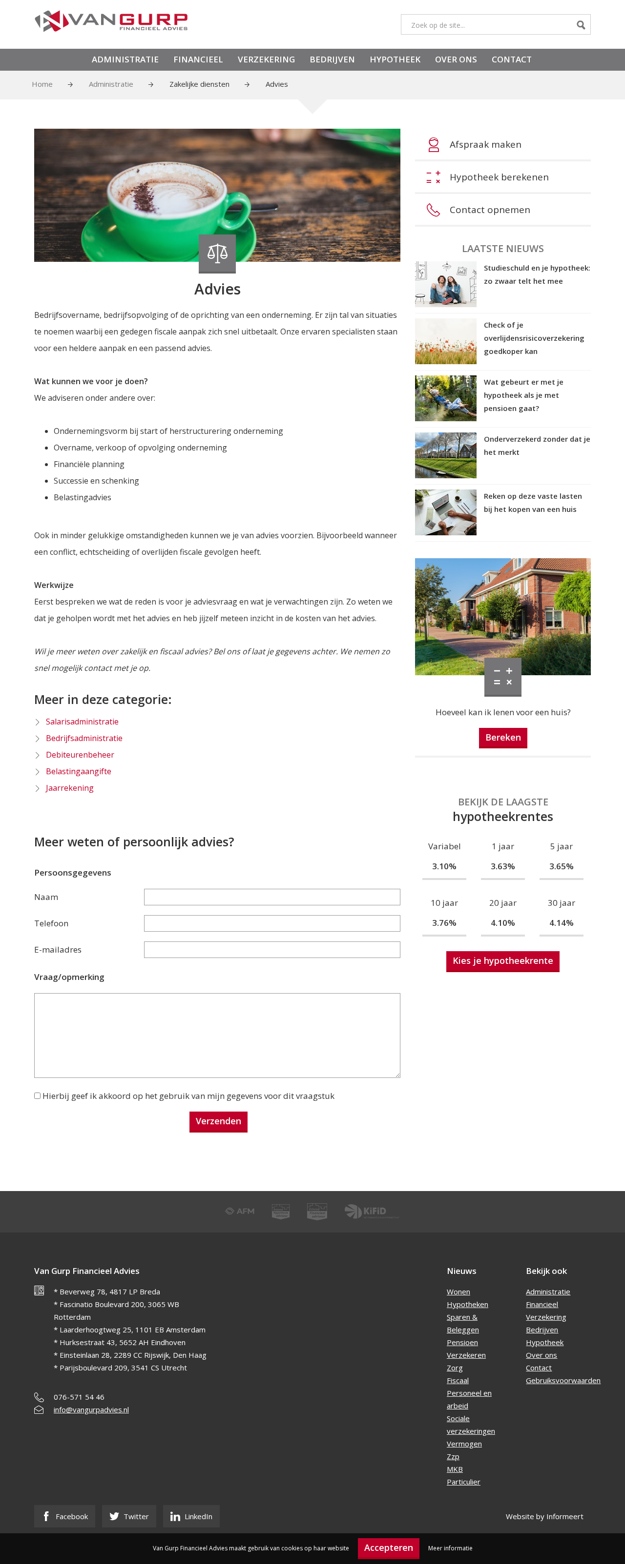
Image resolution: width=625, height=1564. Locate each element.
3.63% (503, 866)
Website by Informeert (544, 1516)
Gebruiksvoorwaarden (563, 1380)
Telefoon (51, 923)
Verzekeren (466, 1355)
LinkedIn (197, 1516)
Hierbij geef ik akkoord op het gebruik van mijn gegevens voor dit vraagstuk (188, 1095)
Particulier (463, 1481)
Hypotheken (467, 1304)
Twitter (135, 1516)
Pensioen (462, 1342)
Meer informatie (450, 1548)
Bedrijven (332, 59)
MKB (455, 1469)
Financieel (198, 59)
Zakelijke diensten (199, 84)
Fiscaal (458, 1380)
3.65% (561, 866)
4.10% (503, 922)
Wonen (458, 1291)
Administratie (125, 59)
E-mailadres (58, 949)
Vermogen (464, 1443)
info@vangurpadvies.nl (91, 1409)
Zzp (453, 1456)
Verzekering (266, 59)
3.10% (444, 866)
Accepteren (388, 1547)
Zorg (455, 1367)
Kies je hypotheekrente (503, 960)
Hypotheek (395, 59)
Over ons (456, 59)
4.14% (561, 922)
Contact (512, 59)
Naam (46, 896)
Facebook (71, 1516)
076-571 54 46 (79, 1397)
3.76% (444, 922)
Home (42, 84)
